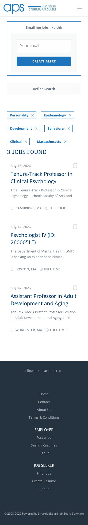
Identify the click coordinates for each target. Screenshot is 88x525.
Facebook (49, 370)
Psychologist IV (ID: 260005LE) (33, 238)
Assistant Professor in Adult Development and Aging (44, 299)
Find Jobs (44, 473)
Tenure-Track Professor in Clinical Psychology (42, 177)
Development (21, 128)
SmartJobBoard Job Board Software (61, 514)
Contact (44, 402)
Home (44, 394)
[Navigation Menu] (79, 8)
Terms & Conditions (44, 417)
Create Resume (44, 481)
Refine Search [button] (44, 89)
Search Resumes (44, 445)
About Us (44, 409)
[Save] (75, 166)
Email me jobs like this (44, 27)
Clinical (16, 141)
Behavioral (56, 128)
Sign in (44, 453)
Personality (19, 115)
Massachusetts (49, 141)
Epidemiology (55, 115)
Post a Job (44, 437)
